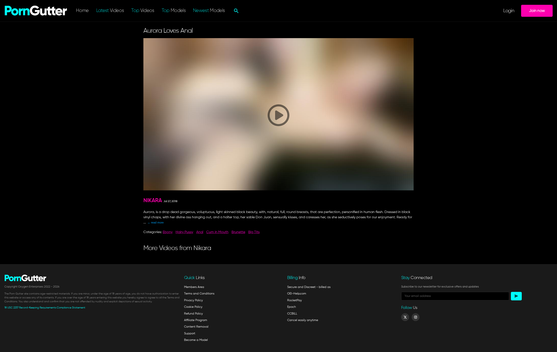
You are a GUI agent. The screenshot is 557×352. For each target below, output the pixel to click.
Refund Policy (193, 313)
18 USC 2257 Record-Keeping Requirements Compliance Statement (44, 307)
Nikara (152, 200)
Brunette (238, 232)
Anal (199, 232)
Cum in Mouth (217, 232)
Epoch (291, 306)
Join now (537, 11)
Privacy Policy (193, 300)
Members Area (194, 287)
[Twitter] (405, 317)
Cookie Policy (193, 306)
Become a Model (196, 340)
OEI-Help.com (296, 293)
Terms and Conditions (199, 293)
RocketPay (294, 300)
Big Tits (254, 232)
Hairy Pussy (184, 232)
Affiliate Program (195, 320)
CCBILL (292, 313)
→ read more (155, 222)
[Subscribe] (516, 296)
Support (189, 333)
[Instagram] (415, 317)
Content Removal (196, 326)
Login (508, 10)
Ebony (168, 232)
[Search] (235, 11)
